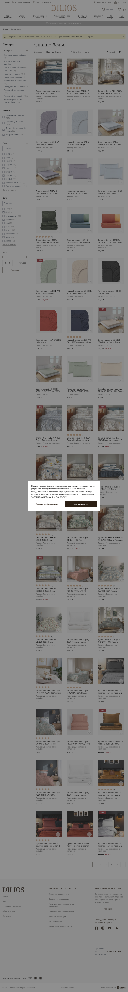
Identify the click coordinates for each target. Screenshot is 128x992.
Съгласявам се (81, 504)
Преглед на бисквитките (47, 504)
